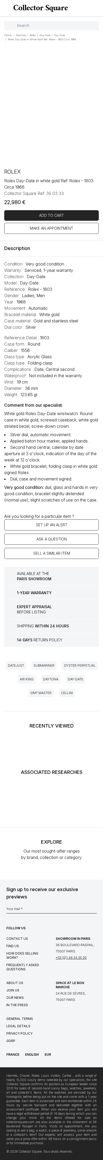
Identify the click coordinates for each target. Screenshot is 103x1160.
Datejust (16, 665)
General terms (19, 1019)
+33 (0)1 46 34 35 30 (71, 958)
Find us (12, 946)
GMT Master (41, 693)
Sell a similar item (51, 553)
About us (14, 983)
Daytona (50, 679)
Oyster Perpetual (80, 665)
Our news (15, 998)
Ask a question (51, 539)
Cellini (67, 693)
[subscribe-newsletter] (94, 910)
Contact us (17, 939)
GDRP (10, 1041)
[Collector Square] (39, 8)
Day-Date (75, 679)
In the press (17, 1005)
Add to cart (51, 215)
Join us (12, 990)
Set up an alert (51, 525)
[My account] (97, 8)
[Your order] (89, 8)
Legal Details (18, 1026)
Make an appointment (51, 228)
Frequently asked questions (22, 967)
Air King (27, 679)
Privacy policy (19, 1033)
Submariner (44, 665)
